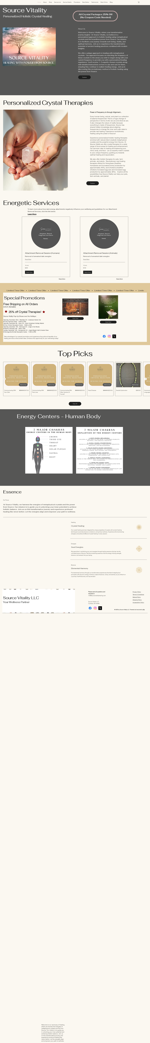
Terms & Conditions (138, 594)
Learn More (32, 214)
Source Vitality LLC (21, 597)
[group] (75, 379)
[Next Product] (145, 379)
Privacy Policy (137, 592)
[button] (29, 272)
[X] (114, 336)
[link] (46, 253)
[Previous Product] (4, 379)
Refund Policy (137, 597)
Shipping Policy (137, 600)
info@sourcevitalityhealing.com (97, 595)
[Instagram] (109, 336)
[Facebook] (104, 336)
